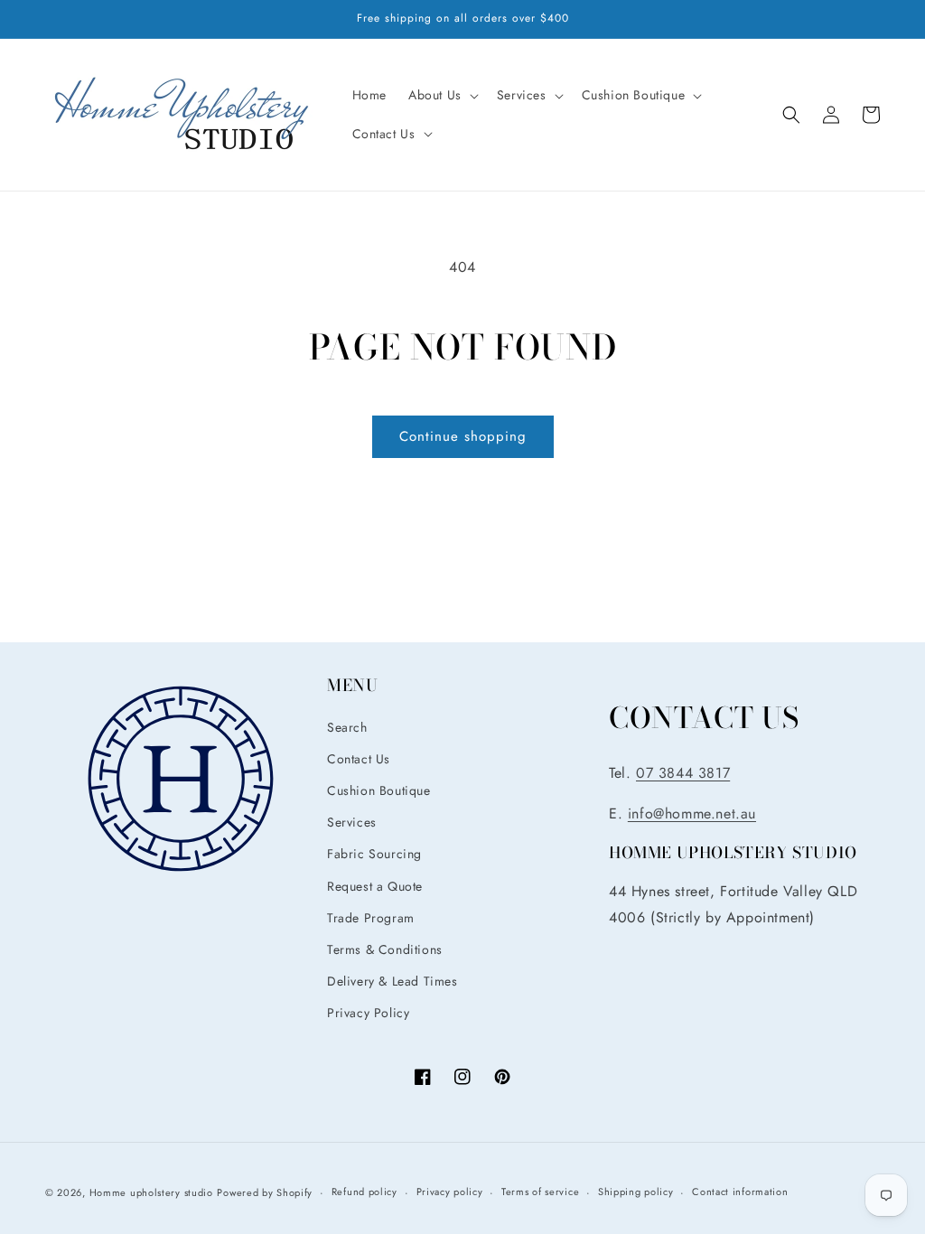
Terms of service (540, 1191)
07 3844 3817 (683, 772)
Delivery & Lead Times (392, 981)
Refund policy (364, 1191)
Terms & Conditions (385, 949)
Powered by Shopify (265, 1192)
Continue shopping (463, 436)
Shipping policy (636, 1191)
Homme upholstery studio (151, 1192)
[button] (441, 95)
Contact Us (358, 759)
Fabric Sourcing (374, 854)
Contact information (740, 1191)
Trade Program (371, 918)
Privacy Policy (368, 1013)
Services (352, 822)
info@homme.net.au (692, 813)
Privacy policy (449, 1191)
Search (347, 727)
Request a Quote (375, 886)
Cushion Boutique (379, 790)
